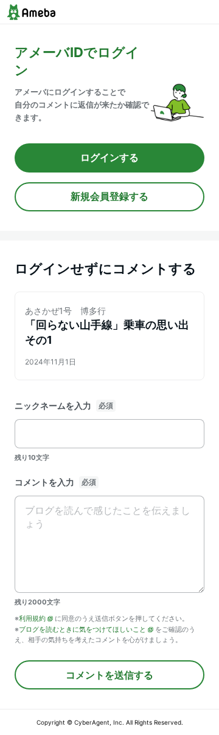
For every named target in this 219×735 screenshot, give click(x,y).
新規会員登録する (109, 196)
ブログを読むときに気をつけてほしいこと (82, 629)
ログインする (109, 157)
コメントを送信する (109, 675)
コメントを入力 (44, 482)
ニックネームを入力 (53, 405)
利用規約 (32, 618)
